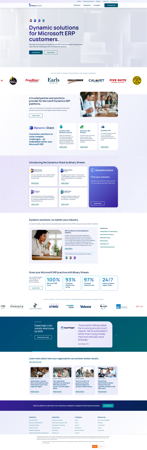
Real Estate (55, 430)
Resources (106, 1)
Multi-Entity (38, 378)
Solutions (77, 5)
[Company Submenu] (100, 5)
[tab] (108, 228)
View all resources (35, 362)
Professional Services (88, 1)
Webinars (100, 422)
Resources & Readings (104, 420)
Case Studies (101, 425)
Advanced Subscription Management (39, 433)
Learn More (68, 248)
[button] (31, 335)
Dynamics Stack (33, 420)
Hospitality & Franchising (58, 425)
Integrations (78, 428)
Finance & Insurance (57, 420)
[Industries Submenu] (91, 5)
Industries (87, 5)
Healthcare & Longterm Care (59, 422)
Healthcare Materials (34, 430)
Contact (77, 433)
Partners (98, 1)
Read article (35, 391)
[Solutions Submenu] (80, 5)
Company (97, 5)
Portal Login (114, 1)
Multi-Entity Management (35, 422)
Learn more (63, 147)
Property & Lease (33, 428)
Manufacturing (56, 428)
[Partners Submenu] (100, 1)
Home (76, 420)
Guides (32, 378)
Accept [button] (94, 446)
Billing (55, 378)
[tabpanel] (63, 245)
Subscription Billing (34, 425)
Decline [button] (101, 446)
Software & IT (55, 433)
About (76, 422)
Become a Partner (79, 430)
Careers (79, 1)
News (104, 378)
